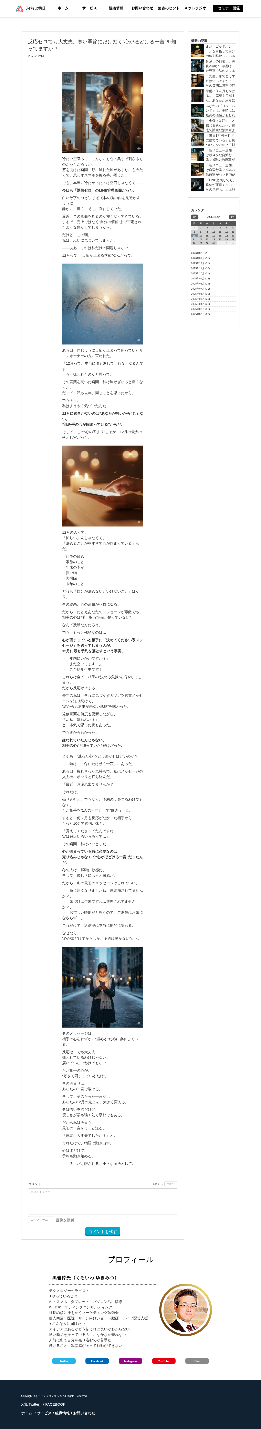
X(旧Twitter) (31, 1404)
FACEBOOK (55, 1404)
